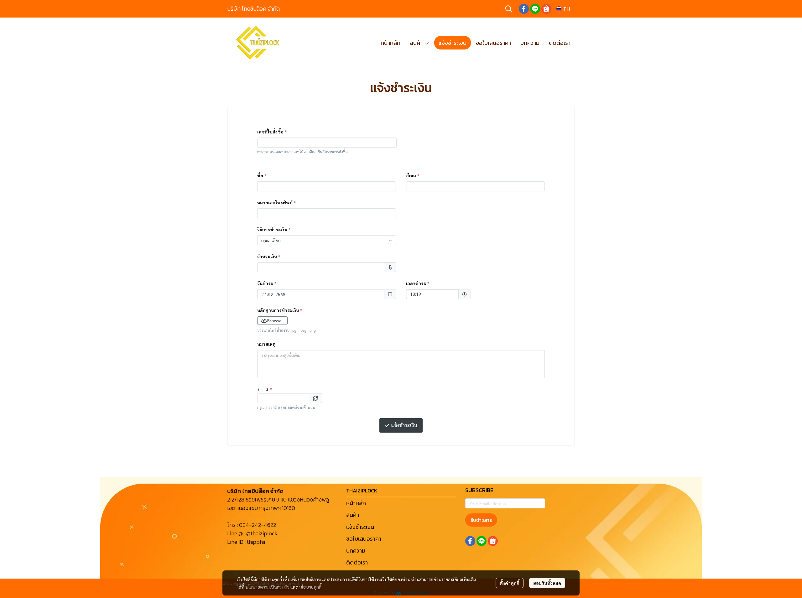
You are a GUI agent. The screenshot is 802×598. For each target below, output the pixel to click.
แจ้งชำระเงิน (360, 527)
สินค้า (352, 515)
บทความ (355, 550)
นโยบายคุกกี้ (310, 587)
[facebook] (524, 9)
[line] (535, 9)
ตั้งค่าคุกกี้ (509, 583)
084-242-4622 (257, 525)
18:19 (429, 294)
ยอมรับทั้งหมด (547, 583)
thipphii (256, 542)
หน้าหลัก (356, 503)
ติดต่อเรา (357, 562)
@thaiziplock (262, 533)
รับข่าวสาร (481, 520)
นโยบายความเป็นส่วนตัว (267, 587)
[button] (508, 8)
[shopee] (546, 9)
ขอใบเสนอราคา (363, 538)
